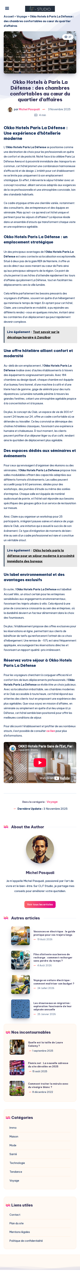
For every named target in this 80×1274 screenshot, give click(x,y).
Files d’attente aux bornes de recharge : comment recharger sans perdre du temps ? (52, 957)
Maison (13, 1136)
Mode (12, 1145)
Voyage (22, 16)
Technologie (17, 1163)
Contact (14, 1214)
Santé (13, 1154)
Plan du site (16, 1223)
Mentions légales (19, 1232)
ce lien (50, 731)
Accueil (9, 16)
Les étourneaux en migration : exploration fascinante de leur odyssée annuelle (52, 1006)
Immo (13, 1127)
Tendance (15, 1171)
